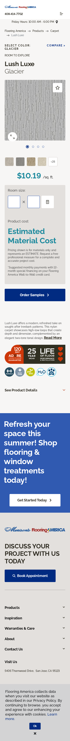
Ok (35, 726)
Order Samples (32, 295)
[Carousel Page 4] (43, 147)
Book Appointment (32, 576)
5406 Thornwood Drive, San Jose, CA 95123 (32, 670)
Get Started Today (32, 500)
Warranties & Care (20, 628)
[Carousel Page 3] (38, 147)
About (10, 639)
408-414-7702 (14, 14)
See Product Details (21, 390)
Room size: (16, 190)
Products (38, 30)
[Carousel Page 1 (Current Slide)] (27, 146)
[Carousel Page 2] (33, 147)
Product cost (18, 221)
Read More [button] (53, 338)
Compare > (56, 45)
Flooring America (15, 30)
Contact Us (14, 649)
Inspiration (13, 618)
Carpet (54, 30)
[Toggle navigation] (61, 13)
